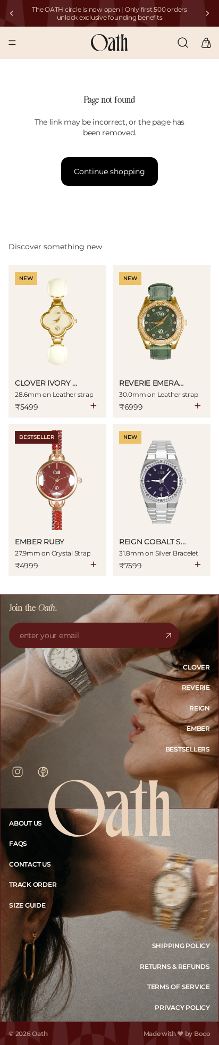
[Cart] (206, 42)
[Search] (183, 42)
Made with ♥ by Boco (177, 1034)
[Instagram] (17, 771)
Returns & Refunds (175, 966)
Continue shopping (109, 171)
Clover (196, 667)
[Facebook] (43, 771)
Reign (199, 708)
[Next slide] (207, 13)
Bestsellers (187, 749)
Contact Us (30, 864)
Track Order (32, 884)
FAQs (18, 843)
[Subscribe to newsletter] (168, 635)
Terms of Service (178, 987)
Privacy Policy (182, 1007)
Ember (198, 728)
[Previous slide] (11, 13)
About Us (25, 823)
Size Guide (27, 905)
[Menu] (12, 42)
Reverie (196, 687)
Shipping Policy (181, 946)
